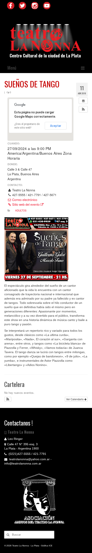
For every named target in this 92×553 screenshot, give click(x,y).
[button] (83, 109)
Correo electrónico (24, 200)
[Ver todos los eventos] (83, 100)
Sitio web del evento (25, 204)
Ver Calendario (75, 399)
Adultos (21, 210)
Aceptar (55, 125)
